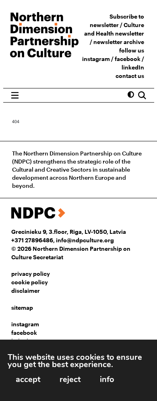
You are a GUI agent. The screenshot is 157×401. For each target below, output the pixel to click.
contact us (130, 75)
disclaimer (25, 290)
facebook (127, 58)
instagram (96, 58)
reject (70, 379)
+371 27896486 (32, 240)
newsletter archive (118, 41)
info (107, 379)
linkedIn (133, 67)
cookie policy (29, 282)
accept (28, 379)
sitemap (22, 307)
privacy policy (30, 273)
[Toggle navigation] (15, 95)
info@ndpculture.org (85, 240)
